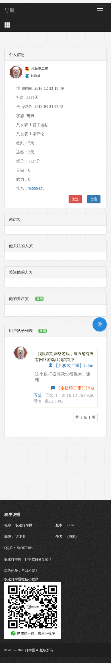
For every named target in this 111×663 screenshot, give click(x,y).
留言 (94, 199)
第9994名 (36, 188)
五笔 (38, 395)
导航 (10, 10)
